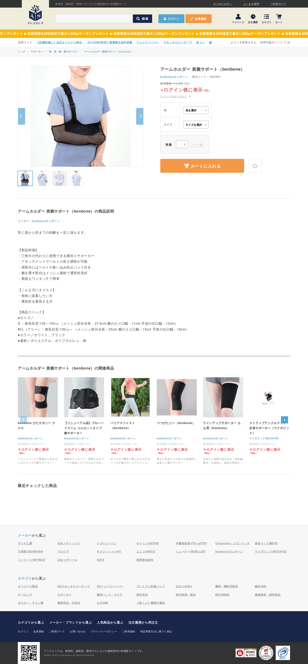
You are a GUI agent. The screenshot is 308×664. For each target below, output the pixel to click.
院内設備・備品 (186, 595)
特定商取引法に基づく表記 (156, 631)
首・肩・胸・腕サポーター (63, 51)
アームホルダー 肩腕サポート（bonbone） (108, 51)
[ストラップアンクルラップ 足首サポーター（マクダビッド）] (269, 415)
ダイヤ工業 (25, 543)
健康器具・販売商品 (268, 595)
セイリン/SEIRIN (147, 543)
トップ (21, 51)
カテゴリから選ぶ (31, 622)
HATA (100, 560)
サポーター (37, 51)
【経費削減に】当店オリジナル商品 (59, 42)
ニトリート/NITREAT (31, 560)
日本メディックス (68, 543)
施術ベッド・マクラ (110, 595)
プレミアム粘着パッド (150, 586)
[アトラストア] (35, 14)
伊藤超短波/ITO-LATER (191, 543)
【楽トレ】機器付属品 (150, 603)
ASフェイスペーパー (110, 586)
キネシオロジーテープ (178, 42)
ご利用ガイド (278, 4)
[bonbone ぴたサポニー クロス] (38, 420)
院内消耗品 (222, 595)
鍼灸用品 (260, 586)
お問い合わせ (78, 631)
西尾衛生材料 (145, 560)
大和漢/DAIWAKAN (30, 551)
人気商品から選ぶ (110, 622)
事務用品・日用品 (68, 603)
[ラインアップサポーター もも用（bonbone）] (223, 420)
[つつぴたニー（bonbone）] (177, 420)
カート (279, 22)
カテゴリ (267, 22)
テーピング (25, 595)
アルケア (63, 551)
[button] (21, 116)
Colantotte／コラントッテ (232, 543)
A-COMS (103, 603)
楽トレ (200, 42)
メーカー (25, 535)
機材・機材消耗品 (226, 586)
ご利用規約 (128, 631)
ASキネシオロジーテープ (73, 586)
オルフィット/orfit (109, 551)
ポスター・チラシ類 (31, 603)
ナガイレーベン (107, 543)
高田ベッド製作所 (266, 543)
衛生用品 (142, 595)
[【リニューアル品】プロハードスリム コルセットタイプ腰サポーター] (84, 420)
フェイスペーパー (147, 42)
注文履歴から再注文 (143, 622)
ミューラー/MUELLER (190, 551)
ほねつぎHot (184, 586)
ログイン (23, 631)
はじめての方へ (222, 4)
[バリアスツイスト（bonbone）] (130, 420)
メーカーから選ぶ (70, 622)
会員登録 (200, 19)
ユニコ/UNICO (145, 551)
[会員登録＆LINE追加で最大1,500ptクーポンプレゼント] (154, 34)
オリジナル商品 (28, 586)
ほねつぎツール (67, 560)
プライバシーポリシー (104, 631)
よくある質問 (251, 4)
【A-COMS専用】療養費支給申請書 (109, 42)
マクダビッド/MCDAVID (264, 438)
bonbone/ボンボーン (174, 77)
